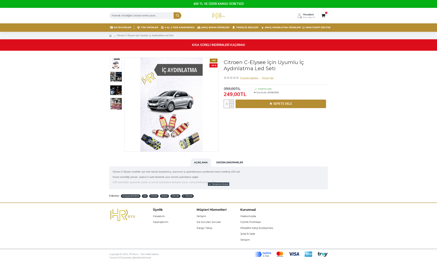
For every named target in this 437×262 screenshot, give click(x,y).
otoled (154, 195)
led (144, 195)
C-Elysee (187, 195)
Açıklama (201, 162)
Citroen (175, 195)
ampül (164, 195)
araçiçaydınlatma (130, 195)
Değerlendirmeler (229, 162)
